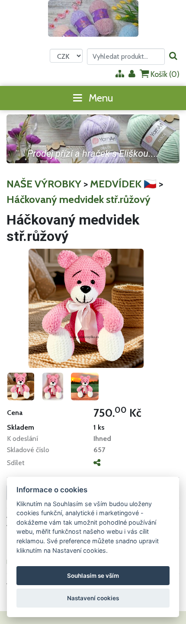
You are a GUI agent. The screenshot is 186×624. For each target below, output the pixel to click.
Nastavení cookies (93, 598)
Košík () (164, 74)
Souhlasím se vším (93, 575)
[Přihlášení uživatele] (131, 74)
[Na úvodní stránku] (93, 18)
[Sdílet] (96, 462)
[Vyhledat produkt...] (173, 56)
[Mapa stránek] (119, 74)
